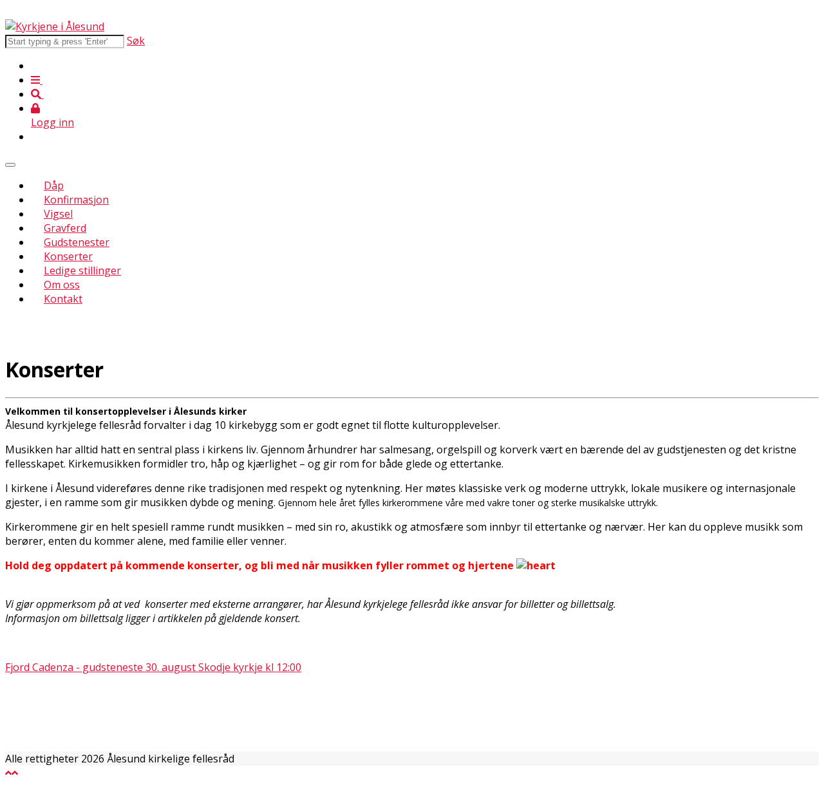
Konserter (68, 256)
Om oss (62, 285)
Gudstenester (76, 242)
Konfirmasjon (76, 200)
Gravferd (65, 228)
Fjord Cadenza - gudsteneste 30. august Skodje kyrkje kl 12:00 (153, 667)
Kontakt (63, 299)
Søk (136, 40)
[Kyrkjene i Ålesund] (54, 26)
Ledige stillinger (82, 270)
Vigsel (58, 214)
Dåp (54, 185)
